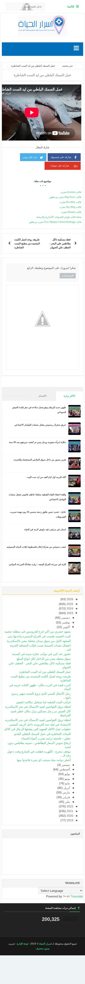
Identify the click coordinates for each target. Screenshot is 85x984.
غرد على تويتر (30, 157)
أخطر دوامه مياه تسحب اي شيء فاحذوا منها (44, 760)
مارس (66, 792)
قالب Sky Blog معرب (70, 207)
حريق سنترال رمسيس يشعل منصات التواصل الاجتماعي (40, 424)
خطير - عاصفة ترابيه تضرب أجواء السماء (46, 738)
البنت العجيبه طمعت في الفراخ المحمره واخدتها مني (39, 636)
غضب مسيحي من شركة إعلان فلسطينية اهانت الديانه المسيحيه (36, 547)
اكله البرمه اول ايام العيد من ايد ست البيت (46, 477)
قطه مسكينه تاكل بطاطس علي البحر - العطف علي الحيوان (60, 243)
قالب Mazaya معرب (71, 212)
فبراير (66, 797)
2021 (69, 811)
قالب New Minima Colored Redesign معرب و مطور (55, 221)
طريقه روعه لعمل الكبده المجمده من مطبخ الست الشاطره (27, 243)
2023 (69, 613)
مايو (67, 783)
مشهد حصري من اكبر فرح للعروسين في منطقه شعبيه (38, 631)
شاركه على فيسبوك (61, 157)
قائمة (70, 6)
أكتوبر (66, 627)
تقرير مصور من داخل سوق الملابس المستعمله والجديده (40, 459)
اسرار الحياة (45, 943)
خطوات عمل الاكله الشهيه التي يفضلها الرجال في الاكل (37, 729)
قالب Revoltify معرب (70, 202)
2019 (69, 820)
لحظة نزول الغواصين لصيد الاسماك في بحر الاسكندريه (38, 706)
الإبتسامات (68, 275)
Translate (77, 896)
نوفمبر (65, 622)
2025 (69, 604)
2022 (69, 806)
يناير (67, 801)
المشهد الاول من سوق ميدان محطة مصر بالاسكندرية (39, 641)
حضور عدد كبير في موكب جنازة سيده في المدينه (41, 654)
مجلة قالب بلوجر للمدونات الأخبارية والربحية (58, 216)
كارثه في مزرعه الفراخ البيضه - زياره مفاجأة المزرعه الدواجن (37, 564)
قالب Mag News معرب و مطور (65, 197)
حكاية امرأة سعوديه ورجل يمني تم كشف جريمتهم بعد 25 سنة (37, 442)
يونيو (67, 778)
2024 (69, 608)
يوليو (67, 774)
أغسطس (64, 769)
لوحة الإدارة (22, 943)
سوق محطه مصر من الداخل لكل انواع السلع (44, 658)
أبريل (66, 787)
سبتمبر (65, 764)
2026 (69, 599)
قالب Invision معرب (70, 192)
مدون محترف (43, 948)
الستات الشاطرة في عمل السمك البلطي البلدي (42, 734)
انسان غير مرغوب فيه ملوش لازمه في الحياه (45, 529)
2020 (69, 815)
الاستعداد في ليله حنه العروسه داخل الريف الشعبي (40, 724)
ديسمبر (65, 617)
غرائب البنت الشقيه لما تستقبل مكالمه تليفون (43, 702)
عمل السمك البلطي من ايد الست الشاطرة (45, 671)
